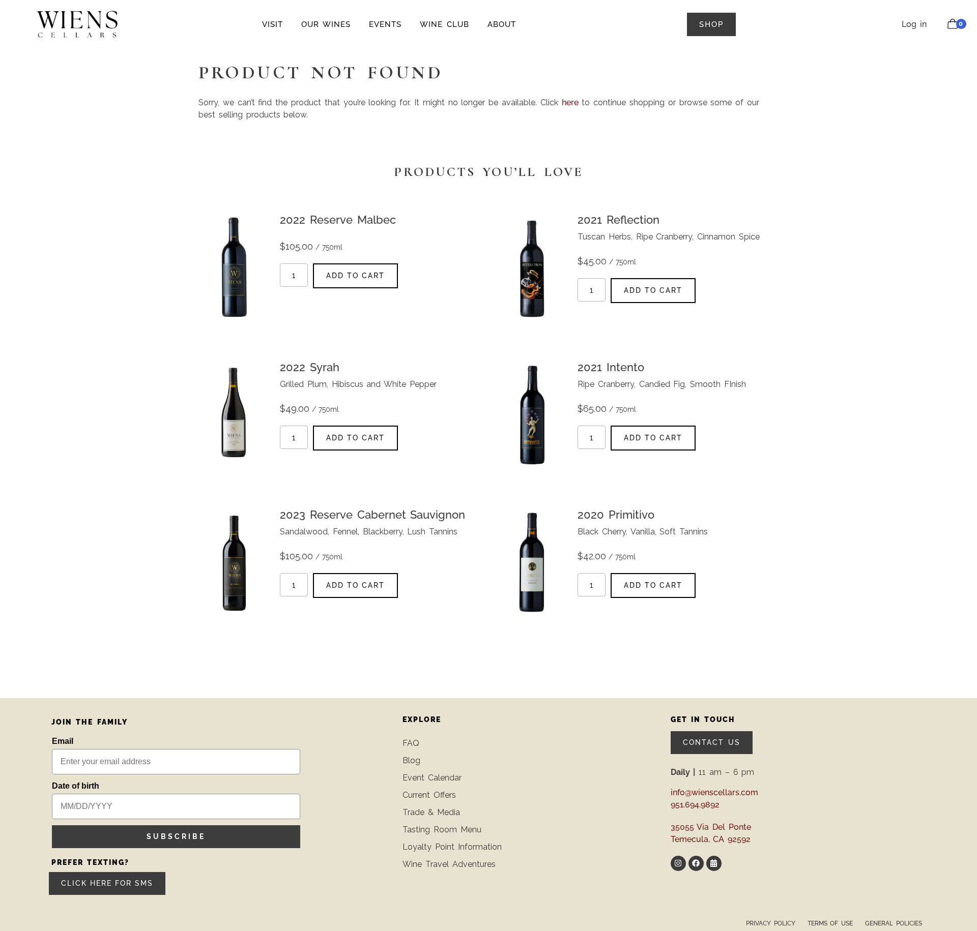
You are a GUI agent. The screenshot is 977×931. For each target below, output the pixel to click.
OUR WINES (326, 24)
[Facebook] (696, 863)
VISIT (272, 24)
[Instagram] (678, 863)
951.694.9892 (695, 804)
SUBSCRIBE (176, 836)
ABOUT (501, 24)
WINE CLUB (444, 24)
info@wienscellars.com (714, 792)
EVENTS (385, 24)
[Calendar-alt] (714, 863)
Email (62, 741)
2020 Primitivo (616, 514)
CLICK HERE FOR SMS (107, 883)
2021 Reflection (618, 219)
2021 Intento (611, 367)
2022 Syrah (309, 367)
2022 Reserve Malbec (338, 219)
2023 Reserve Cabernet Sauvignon (372, 514)
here (570, 102)
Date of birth (75, 786)
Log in (914, 24)
